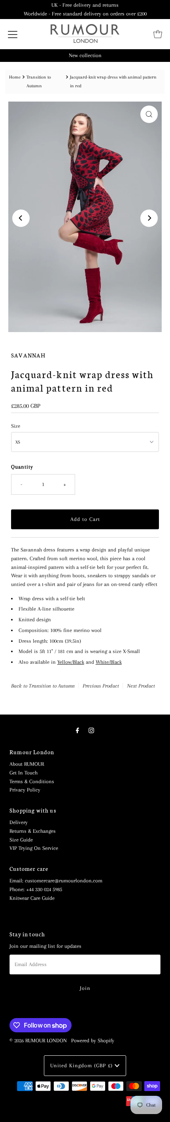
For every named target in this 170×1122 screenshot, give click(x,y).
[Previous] (21, 218)
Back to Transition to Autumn (43, 686)
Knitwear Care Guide (32, 898)
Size (15, 426)
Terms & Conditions (31, 781)
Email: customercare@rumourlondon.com (55, 881)
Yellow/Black (70, 662)
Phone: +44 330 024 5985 (35, 889)
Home (15, 77)
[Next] (149, 218)
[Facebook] (77, 730)
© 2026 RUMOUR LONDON (38, 1040)
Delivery (18, 822)
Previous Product (101, 686)
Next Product (141, 686)
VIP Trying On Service (33, 848)
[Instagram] (91, 730)
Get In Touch (23, 773)
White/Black (109, 662)
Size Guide (21, 840)
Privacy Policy (24, 790)
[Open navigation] (12, 34)
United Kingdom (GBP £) (82, 1065)
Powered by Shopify (92, 1040)
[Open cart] (157, 34)
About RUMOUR (26, 764)
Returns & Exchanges (32, 831)
